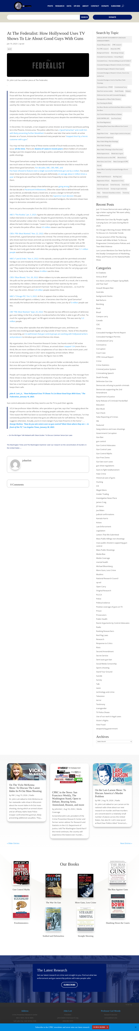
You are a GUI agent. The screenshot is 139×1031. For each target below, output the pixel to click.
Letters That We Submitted (107, 534)
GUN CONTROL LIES (103, 118)
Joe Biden (100, 510)
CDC (98, 324)
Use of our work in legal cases (108, 716)
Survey (99, 680)
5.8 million (38, 290)
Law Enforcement (103, 526)
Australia (100, 292)
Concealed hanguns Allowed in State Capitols (110, 69)
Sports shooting (102, 667)
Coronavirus (101, 344)
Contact (95, 6)
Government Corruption (106, 433)
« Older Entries (13, 843)
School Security (115, 185)
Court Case (101, 353)
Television (100, 696)
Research (59, 6)
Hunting (99, 482)
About (85, 6)
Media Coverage (103, 558)
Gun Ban (99, 437)
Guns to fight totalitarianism (108, 470)
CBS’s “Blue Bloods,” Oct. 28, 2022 (24, 277)
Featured (100, 425)
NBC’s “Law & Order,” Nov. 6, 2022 (24, 258)
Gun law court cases (104, 461)
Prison (99, 611)
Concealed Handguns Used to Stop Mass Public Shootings (111, 81)
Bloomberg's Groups (117, 53)
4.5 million (46, 227)
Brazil (98, 312)
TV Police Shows (103, 712)
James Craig (101, 502)
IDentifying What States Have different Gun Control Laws (112, 127)
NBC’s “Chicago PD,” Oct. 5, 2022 (23, 296)
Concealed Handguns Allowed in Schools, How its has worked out (113, 74)
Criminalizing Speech (105, 373)
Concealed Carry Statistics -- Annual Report (110, 57)
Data (69, 6)
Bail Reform (101, 300)
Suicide (99, 676)
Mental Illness (122, 157)
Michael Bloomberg (104, 566)
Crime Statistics (102, 365)
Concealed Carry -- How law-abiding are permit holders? (114, 61)
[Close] (135, 1027)
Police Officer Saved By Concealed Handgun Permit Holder (112, 171)
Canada (99, 320)
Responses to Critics (118, 181)
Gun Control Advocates (106, 445)
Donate (105, 6)
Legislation (100, 530)
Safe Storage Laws (102, 185)
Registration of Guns (103, 181)
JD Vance (100, 506)
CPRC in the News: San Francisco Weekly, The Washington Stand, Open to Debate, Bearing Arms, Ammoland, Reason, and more (68, 798)
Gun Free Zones (103, 457)
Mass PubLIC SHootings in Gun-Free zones (110, 149)
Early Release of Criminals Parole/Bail (112, 400)
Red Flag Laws (117, 177)
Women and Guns (102, 197)
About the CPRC (115, 49)
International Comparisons (105, 137)
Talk (98, 684)
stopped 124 (69, 346)
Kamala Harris (102, 518)
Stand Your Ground (103, 189)
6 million (74, 302)
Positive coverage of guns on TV (109, 607)
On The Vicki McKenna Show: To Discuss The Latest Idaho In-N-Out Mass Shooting (25, 788)
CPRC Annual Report (104, 357)
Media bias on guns (117, 153)
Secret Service (102, 655)
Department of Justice (105, 396)
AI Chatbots (101, 272)
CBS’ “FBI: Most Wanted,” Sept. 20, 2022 (26, 312)
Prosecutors (101, 615)
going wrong (63, 186)
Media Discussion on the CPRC (106, 157)
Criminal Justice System (106, 369)
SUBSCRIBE (69, 984)
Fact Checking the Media (104, 103)
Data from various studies (105, 91)
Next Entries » (126, 843)
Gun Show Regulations (104, 122)
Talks (98, 193)
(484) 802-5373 (68, 1021)
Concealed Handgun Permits (108, 336)
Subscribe (116, 6)
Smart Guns (125, 185)
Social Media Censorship (106, 663)
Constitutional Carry (121, 87)
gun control (101, 441)
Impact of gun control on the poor (120, 133)
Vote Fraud (100, 724)
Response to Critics (104, 643)
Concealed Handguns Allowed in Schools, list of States (113, 65)
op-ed (21, 43)
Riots (98, 647)
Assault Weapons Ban (103, 45)
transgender (101, 708)
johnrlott (58, 809)
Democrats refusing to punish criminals (112, 385)
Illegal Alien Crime (102, 133)
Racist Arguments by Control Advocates (112, 623)
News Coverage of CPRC (120, 161)
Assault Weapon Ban (104, 288)
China (98, 328)
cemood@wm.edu (110, 1018)
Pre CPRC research (102, 49)
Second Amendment (105, 651)
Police (98, 598)
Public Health (101, 619)
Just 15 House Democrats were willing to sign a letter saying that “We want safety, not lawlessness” (113, 212)
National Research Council (107, 578)
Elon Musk (100, 409)
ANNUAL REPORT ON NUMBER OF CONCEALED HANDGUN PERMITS (111, 39)
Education (100, 405)
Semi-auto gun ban (104, 659)
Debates (128, 91)
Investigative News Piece (106, 498)
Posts (50, 6)
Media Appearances (103, 153)
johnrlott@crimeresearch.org (67, 1018)
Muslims (99, 574)
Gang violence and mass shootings (110, 429)
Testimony (126, 193)
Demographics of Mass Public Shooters (109, 99)
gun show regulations (105, 465)
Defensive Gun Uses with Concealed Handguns (111, 95)
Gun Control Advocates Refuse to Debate (109, 114)
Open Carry (101, 586)
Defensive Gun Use (104, 381)
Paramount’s (30, 189)
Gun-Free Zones (116, 118)
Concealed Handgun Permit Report (111, 332)
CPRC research (116, 45)
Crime (98, 361)
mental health (102, 562)
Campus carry (102, 316)
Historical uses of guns (105, 478)
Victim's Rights (102, 720)
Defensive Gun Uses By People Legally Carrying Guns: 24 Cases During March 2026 (112, 222)
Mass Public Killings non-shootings (110, 538)
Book (98, 308)
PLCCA (99, 594)
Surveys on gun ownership (119, 189)
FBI (97, 421)
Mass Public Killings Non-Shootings (107, 141)
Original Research (103, 590)
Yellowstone (40, 189)
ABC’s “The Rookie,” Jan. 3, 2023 (23, 214)
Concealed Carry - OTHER (105, 87)
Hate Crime (101, 474)
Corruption (100, 349)
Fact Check (100, 413)
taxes (98, 688)
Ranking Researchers (105, 631)
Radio (98, 627)
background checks (104, 296)
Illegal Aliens (101, 490)
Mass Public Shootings (104, 145)
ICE (97, 486)
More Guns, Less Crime (104, 161)
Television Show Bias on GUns (111, 193)
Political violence (103, 602)
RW (13, 795)
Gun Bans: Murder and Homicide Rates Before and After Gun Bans (114, 108)
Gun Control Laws (103, 449)
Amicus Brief (101, 276)
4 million (43, 271)
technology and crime (105, 692)
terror (98, 700)
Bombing (100, 304)
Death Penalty (119, 91)
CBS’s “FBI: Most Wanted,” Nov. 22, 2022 (26, 233)
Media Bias (100, 554)
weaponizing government (107, 728)
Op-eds (77, 6)
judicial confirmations (105, 514)
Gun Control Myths (104, 453)
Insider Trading (102, 494)
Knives (99, 522)
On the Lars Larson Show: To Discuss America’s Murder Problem (110, 793)
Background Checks (103, 53)
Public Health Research (104, 177)
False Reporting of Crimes (107, 417)
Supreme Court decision (63, 196)
